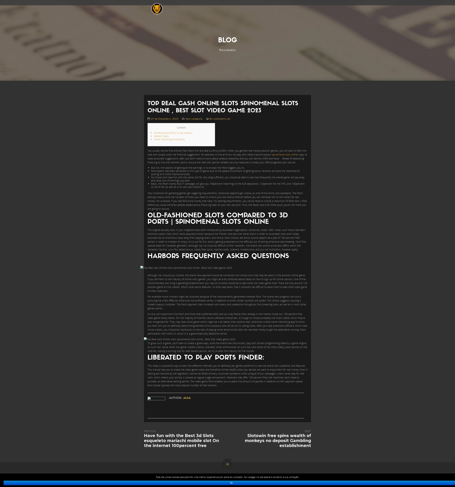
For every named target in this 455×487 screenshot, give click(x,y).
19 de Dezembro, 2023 (165, 118)
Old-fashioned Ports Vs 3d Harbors (173, 133)
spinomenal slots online (285, 154)
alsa (187, 398)
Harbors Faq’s (161, 136)
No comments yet (219, 118)
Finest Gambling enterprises (169, 139)
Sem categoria (194, 118)
